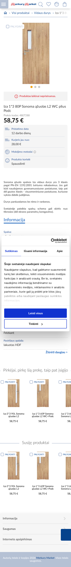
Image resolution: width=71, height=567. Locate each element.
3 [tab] (39, 87)
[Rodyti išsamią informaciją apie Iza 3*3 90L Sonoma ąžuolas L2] (14, 393)
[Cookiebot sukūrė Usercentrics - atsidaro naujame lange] (51, 240)
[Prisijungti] (56, 4)
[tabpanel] (36, 53)
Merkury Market (45, 558)
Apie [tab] (60, 250)
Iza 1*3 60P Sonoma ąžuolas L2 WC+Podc (43, 415)
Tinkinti (33, 323)
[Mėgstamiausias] (48, 4)
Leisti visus (35, 313)
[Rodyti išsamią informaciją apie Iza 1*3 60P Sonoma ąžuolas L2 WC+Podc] (43, 393)
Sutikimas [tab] (11, 250)
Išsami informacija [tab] (35, 250)
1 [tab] (31, 87)
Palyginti (16, 26)
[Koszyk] (64, 4)
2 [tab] (35, 87)
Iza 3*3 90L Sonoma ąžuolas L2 (13, 415)
